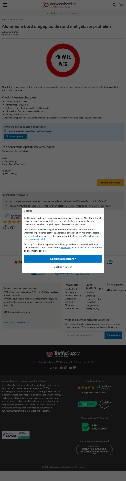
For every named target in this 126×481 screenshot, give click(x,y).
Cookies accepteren (63, 258)
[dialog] (63, 240)
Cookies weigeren (63, 266)
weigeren (65, 247)
